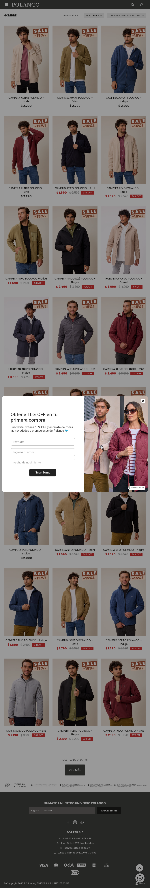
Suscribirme (42, 472)
